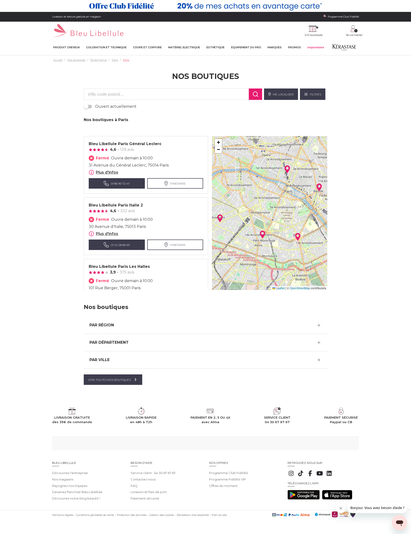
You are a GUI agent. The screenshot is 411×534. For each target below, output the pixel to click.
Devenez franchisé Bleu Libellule (77, 492)
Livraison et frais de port (149, 492)
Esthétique (215, 47)
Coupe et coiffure (147, 47)
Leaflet (280, 288)
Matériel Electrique (184, 47)
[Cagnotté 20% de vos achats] (205, 6)
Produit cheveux (66, 47)
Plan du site (219, 515)
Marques (275, 47)
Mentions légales (62, 515)
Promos (294, 47)
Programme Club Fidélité (228, 473)
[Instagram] (291, 476)
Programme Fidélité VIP (227, 479)
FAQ (134, 486)
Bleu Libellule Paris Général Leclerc (125, 144)
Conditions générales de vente (95, 515)
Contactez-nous (143, 479)
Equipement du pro (246, 47)
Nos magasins (62, 479)
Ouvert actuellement (116, 106)
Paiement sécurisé (145, 498)
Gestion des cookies (161, 515)
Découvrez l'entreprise (70, 473)
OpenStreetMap (300, 288)
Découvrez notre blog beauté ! (76, 498)
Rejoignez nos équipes (69, 486)
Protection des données (132, 515)
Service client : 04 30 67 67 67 (153, 473)
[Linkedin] (329, 476)
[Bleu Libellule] (88, 31)
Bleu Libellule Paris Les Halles (119, 266)
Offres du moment (223, 486)
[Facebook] (310, 476)
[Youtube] (319, 476)
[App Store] (337, 498)
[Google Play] (304, 498)
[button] (220, 218)
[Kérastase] (344, 48)
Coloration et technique (106, 47)
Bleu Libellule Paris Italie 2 (116, 205)
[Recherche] (255, 94)
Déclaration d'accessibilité (193, 515)
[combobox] (166, 94)
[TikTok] (300, 476)
